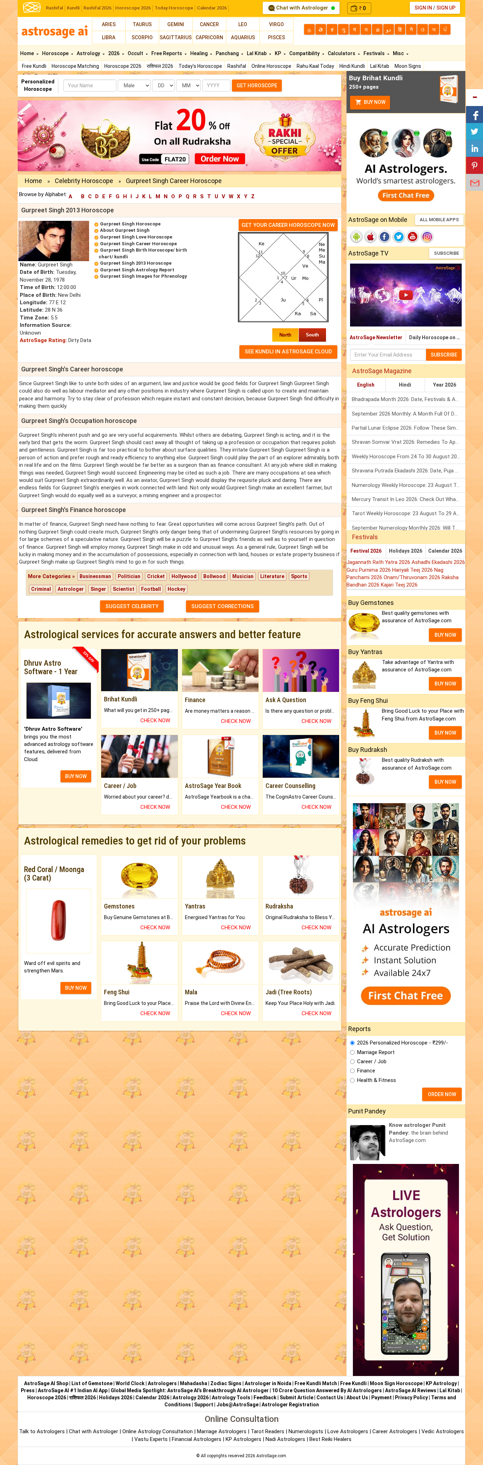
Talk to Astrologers (42, 1431)
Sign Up (445, 8)
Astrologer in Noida (268, 1383)
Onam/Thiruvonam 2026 (413, 577)
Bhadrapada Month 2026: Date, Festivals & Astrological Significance (408, 399)
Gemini (175, 24)
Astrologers (162, 1383)
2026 (114, 53)
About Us (357, 1397)
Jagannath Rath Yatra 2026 (379, 562)
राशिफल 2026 (160, 66)
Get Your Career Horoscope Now (288, 225)
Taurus (142, 24)
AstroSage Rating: (43, 340)
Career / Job (371, 1061)
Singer (98, 589)
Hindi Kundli (352, 66)
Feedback (265, 1397)
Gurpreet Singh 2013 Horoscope (135, 263)
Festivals (374, 53)
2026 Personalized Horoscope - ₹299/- (402, 1043)
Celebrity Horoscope (84, 180)
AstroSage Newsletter (376, 337)
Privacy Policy (411, 1397)
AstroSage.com (271, 1455)
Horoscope (56, 53)
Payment (381, 1397)
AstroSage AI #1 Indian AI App (72, 1390)
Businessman (95, 576)
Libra (108, 37)
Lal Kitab (379, 66)
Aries (109, 24)
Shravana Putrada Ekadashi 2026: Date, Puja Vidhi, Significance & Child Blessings (408, 470)
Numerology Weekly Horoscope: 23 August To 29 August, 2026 (408, 485)
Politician (129, 576)
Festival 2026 (366, 551)
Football (151, 589)
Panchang (228, 53)
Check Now (155, 720)
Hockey (176, 589)
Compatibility (305, 53)
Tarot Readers (268, 1431)
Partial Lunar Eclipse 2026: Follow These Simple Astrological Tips (408, 428)
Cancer (209, 24)
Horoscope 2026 (133, 8)
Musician (243, 576)
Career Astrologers (394, 1431)
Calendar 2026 (212, 8)
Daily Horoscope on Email (437, 337)
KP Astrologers (244, 1439)
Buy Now (374, 102)
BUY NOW (76, 776)
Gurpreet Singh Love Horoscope (136, 237)
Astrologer (71, 589)
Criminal (41, 589)
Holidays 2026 (405, 551)
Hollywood (184, 576)
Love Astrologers (347, 1431)
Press (28, 1390)
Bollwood (214, 576)
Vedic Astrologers (442, 1431)
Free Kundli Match (316, 1383)
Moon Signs (408, 66)
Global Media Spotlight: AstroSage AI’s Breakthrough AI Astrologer (190, 1390)
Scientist (123, 589)
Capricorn (209, 37)
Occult (136, 53)
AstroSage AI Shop (46, 1383)
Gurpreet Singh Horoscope (130, 223)
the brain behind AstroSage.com (418, 1132)
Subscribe (446, 253)
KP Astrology (441, 1383)
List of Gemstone (91, 1383)
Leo (242, 24)
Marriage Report (376, 1052)
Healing (199, 53)
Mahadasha (193, 1383)
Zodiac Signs (226, 1383)
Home (27, 53)
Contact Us (329, 1397)
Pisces (276, 37)
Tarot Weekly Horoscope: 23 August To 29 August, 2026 (408, 513)
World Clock (130, 1383)
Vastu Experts (151, 1439)
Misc (399, 53)
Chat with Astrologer (302, 8)
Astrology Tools (231, 1397)
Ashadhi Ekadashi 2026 (438, 562)
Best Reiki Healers (330, 1439)
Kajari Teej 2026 (399, 585)
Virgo (276, 24)
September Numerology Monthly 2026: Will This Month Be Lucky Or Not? (408, 528)
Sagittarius (175, 37)
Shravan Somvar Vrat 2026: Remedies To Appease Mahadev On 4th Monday (408, 442)
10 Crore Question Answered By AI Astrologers (327, 1390)
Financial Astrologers (196, 1439)
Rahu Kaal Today (315, 66)
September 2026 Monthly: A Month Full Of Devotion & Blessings (408, 414)
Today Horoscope (174, 8)
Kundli (73, 8)
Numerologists (307, 1431)
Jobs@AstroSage (237, 1404)
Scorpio (142, 37)
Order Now (442, 1094)
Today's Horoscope (200, 66)
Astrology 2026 (191, 1397)
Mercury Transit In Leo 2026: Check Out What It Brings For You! (408, 499)
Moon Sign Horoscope (396, 1383)
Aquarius (243, 37)
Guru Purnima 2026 (369, 570)
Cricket (156, 576)
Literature (272, 576)
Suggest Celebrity (131, 606)
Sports (299, 576)
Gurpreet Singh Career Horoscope (138, 243)
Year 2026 (444, 385)
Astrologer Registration (290, 1404)
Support (203, 1404)
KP (278, 53)
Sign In (423, 8)
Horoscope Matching (75, 66)
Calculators (342, 53)
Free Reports (167, 53)
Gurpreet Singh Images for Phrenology (143, 276)
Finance (366, 1070)
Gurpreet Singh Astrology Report (137, 269)
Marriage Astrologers (222, 1431)
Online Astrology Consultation (158, 1431)
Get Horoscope (257, 85)
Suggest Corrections (222, 606)
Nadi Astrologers (285, 1439)
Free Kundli (34, 66)
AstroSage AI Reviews (410, 1390)
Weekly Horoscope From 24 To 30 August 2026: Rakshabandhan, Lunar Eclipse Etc (408, 456)
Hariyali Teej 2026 (413, 570)
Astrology (89, 53)
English (365, 385)
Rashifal (54, 8)
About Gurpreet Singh (125, 230)
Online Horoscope (271, 66)
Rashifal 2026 (97, 8)
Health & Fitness (376, 1080)
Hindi (405, 385)
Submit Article (296, 1397)
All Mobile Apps (439, 219)
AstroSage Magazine (382, 371)
